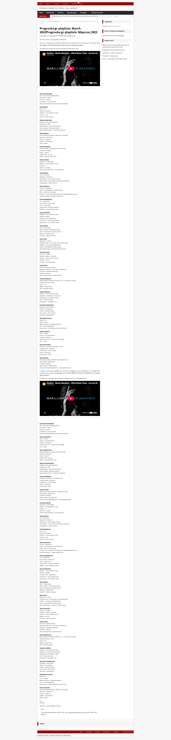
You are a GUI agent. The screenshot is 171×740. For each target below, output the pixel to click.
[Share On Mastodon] (40, 701)
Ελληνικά (63, 39)
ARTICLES (61, 13)
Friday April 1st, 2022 (46, 36)
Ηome (40, 3)
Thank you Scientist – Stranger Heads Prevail (51, 196)
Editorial (56, 3)
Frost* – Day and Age (45, 228)
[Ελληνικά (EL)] (115, 26)
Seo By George (66, 735)
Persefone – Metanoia (45, 337)
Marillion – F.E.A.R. (44, 616)
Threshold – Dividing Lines (110, 56)
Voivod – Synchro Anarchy (47, 117)
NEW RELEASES (71, 13)
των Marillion (78, 373)
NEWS (41, 13)
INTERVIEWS (50, 13)
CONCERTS (83, 13)
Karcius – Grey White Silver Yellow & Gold (114, 59)
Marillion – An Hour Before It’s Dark (49, 209)
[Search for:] (122, 16)
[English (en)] (106, 26)
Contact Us (65, 3)
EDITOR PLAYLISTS (97, 13)
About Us (48, 3)
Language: (75, 3)
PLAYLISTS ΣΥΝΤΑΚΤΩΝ (59, 36)
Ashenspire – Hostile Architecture (112, 53)
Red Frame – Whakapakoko (47, 315)
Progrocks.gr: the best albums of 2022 (113, 50)
